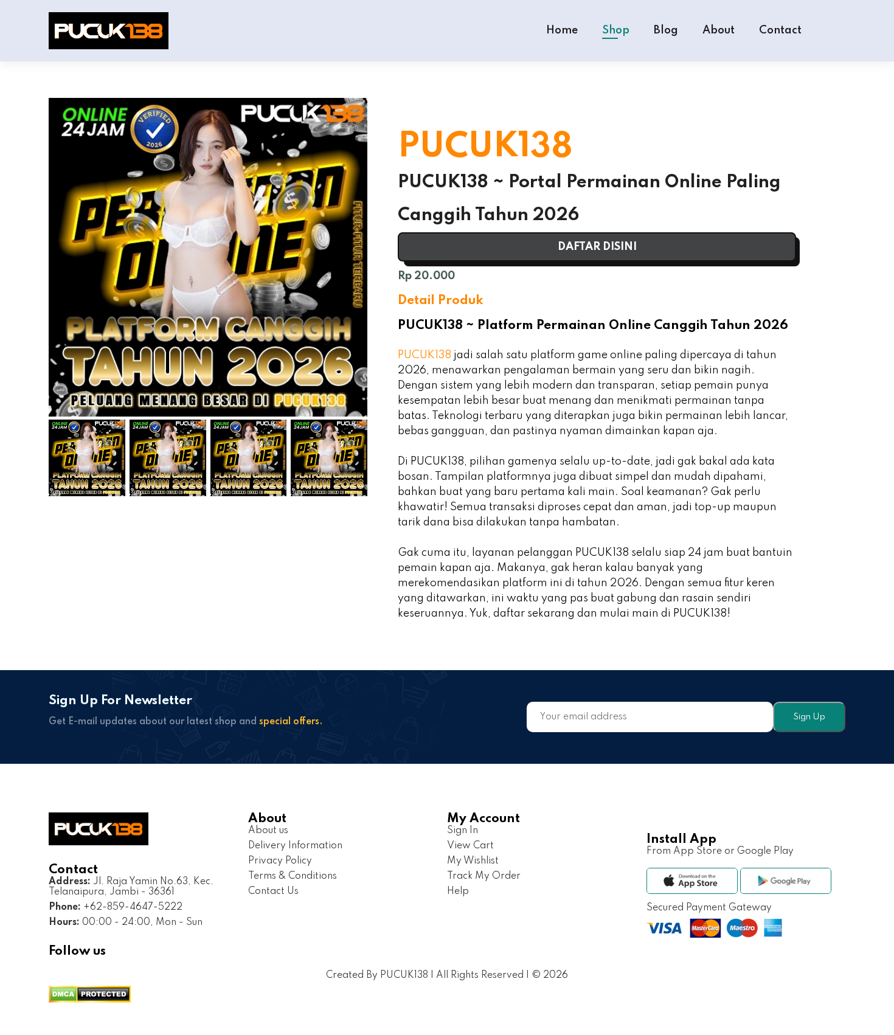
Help (458, 891)
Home (562, 30)
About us (268, 831)
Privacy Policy (280, 861)
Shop (615, 30)
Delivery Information (295, 846)
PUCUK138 (424, 355)
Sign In (462, 831)
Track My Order (484, 876)
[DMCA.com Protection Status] (90, 996)
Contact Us (273, 891)
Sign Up (809, 717)
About (718, 30)
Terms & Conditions (292, 876)
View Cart (470, 846)
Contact (780, 30)
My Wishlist (473, 861)
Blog (666, 30)
